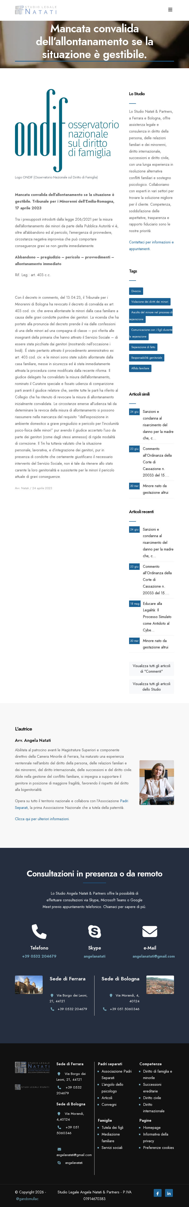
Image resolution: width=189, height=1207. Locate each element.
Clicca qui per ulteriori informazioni (42, 819)
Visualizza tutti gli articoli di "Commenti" (151, 668)
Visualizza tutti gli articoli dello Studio (151, 686)
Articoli (107, 1097)
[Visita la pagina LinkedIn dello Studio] (169, 1193)
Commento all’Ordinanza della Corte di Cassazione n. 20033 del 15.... (157, 462)
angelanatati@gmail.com (154, 956)
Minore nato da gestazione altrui (155, 489)
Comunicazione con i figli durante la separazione (150, 333)
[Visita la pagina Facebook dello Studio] (158, 1193)
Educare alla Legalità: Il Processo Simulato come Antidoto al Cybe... (157, 617)
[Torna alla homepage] (32, 1072)
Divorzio (136, 291)
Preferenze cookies (158, 1147)
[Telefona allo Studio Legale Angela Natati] (39, 935)
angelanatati (94, 956)
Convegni (109, 1104)
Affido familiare (140, 368)
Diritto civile (152, 1097)
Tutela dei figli (112, 1127)
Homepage (152, 1127)
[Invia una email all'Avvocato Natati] (149, 935)
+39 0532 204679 (39, 956)
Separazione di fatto (143, 347)
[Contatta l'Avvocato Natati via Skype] (94, 935)
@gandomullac (27, 1198)
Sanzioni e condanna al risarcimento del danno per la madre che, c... (158, 425)
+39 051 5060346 (124, 1009)
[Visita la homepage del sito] (35, 10)
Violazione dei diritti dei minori (149, 302)
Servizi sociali (112, 1147)
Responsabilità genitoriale (146, 358)
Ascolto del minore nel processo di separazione (151, 315)
